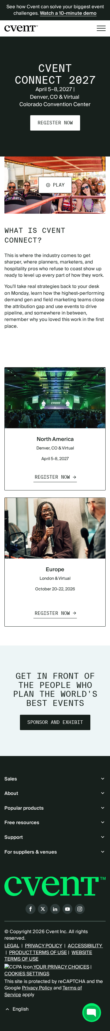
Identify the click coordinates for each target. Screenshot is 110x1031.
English (20, 1009)
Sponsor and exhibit (55, 722)
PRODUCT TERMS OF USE (38, 952)
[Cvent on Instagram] (80, 909)
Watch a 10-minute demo (68, 13)
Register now (55, 123)
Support (13, 837)
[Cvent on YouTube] (67, 909)
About (11, 793)
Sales (10, 779)
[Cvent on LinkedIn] (55, 909)
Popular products (24, 808)
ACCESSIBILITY (85, 946)
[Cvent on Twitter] (43, 909)
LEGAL (11, 946)
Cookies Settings (26, 974)
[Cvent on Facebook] (30, 909)
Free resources (21, 822)
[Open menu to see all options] (101, 28)
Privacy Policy (37, 988)
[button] (55, 185)
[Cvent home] (21, 28)
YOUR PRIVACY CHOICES (61, 967)
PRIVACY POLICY (43, 946)
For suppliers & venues (30, 852)
